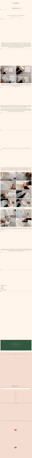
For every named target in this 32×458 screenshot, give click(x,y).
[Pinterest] (8, 362)
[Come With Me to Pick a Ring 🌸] (15, 447)
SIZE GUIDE (2, 288)
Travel (15, 396)
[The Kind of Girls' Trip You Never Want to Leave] (15, 430)
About (15, 392)
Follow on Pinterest (15, 385)
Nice (15, 400)
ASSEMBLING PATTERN (3, 289)
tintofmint (16, 3)
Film (15, 397)
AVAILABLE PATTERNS (3, 285)
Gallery (15, 393)
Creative (15, 401)
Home (15, 390)
